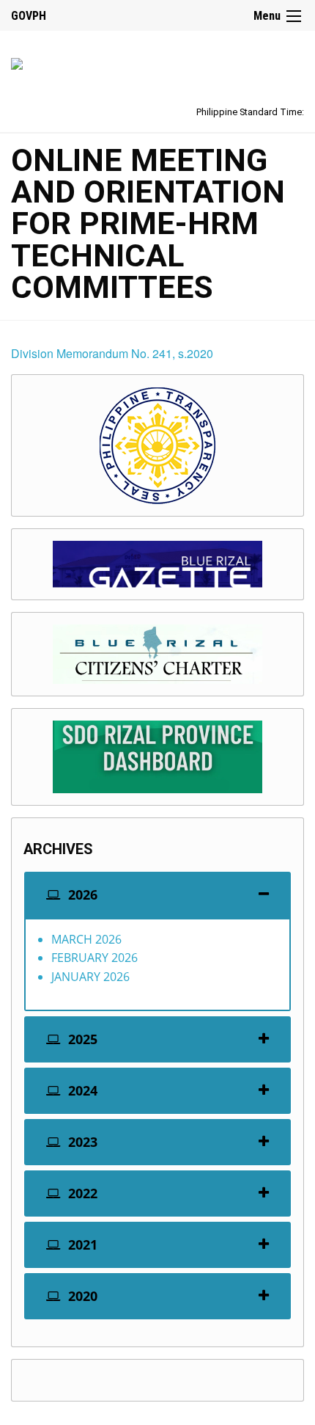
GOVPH (28, 16)
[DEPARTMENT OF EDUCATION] (17, 61)
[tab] (157, 895)
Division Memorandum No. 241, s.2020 (112, 353)
